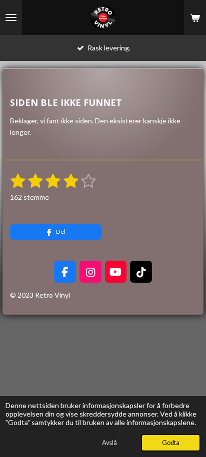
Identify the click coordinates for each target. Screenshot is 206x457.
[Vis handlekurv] (195, 17)
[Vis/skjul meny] (11, 17)
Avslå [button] (109, 443)
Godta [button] (171, 443)
